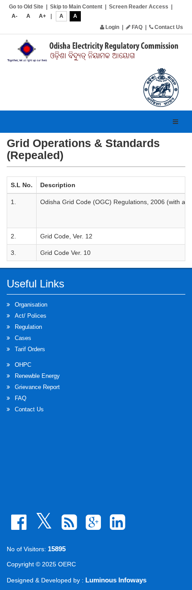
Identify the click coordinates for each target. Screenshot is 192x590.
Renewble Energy (37, 376)
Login (111, 27)
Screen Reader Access (138, 7)
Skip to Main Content (76, 7)
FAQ (136, 27)
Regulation (28, 327)
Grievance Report (37, 387)
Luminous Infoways (115, 580)
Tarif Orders (30, 349)
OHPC (23, 364)
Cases (23, 338)
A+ (42, 16)
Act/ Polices (30, 315)
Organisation (31, 304)
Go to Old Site (26, 7)
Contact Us (168, 27)
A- (14, 16)
